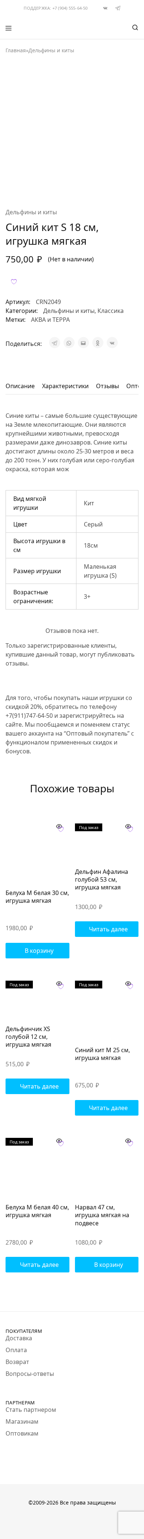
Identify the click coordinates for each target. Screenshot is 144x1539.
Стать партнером (31, 1410)
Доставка (19, 1338)
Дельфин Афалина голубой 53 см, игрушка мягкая (101, 880)
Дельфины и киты (51, 50)
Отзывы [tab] (107, 386)
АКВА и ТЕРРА (50, 320)
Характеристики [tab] (65, 386)
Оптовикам (22, 1433)
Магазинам (22, 1421)
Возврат (17, 1362)
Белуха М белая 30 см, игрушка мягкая (37, 897)
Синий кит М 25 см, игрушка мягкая (102, 1054)
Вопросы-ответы (30, 1374)
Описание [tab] (20, 386)
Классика (110, 311)
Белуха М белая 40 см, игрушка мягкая (37, 1211)
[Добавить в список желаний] (14, 281)
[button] (37, 950)
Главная (16, 50)
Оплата (16, 1350)
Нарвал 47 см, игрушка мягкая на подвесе (102, 1215)
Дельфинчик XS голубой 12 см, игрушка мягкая (28, 1037)
